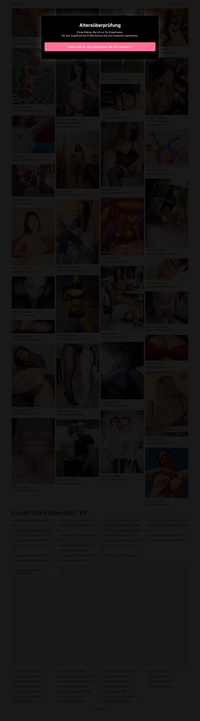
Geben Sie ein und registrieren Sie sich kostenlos (100, 46)
